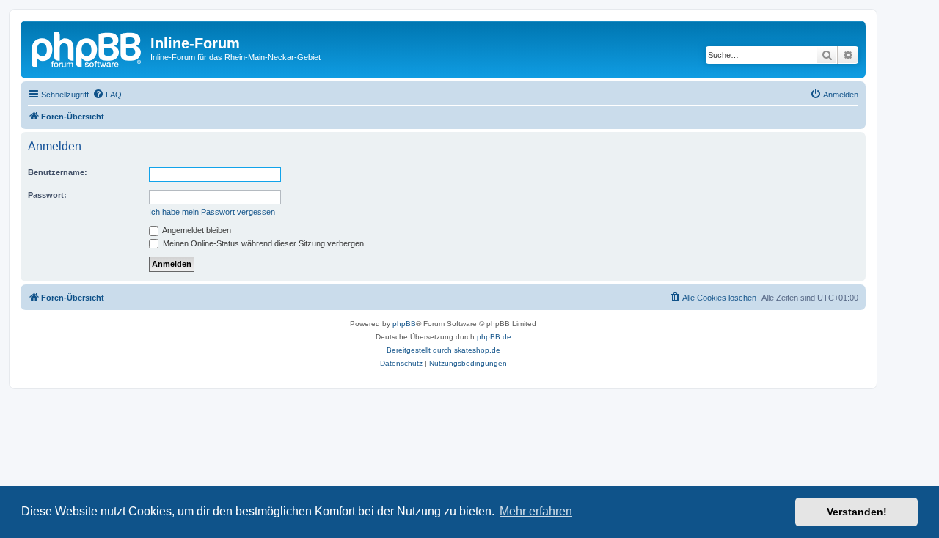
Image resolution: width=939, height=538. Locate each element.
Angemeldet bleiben (196, 230)
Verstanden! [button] (857, 511)
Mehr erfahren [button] (536, 511)
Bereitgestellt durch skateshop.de (443, 350)
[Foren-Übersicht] (87, 47)
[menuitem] (107, 94)
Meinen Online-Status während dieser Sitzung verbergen (262, 243)
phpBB (404, 324)
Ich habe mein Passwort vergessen (212, 211)
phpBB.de (494, 337)
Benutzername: (57, 172)
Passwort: (47, 195)
